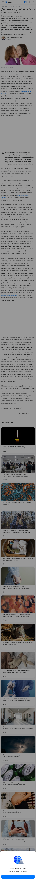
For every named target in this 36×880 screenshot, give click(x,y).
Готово (18, 877)
